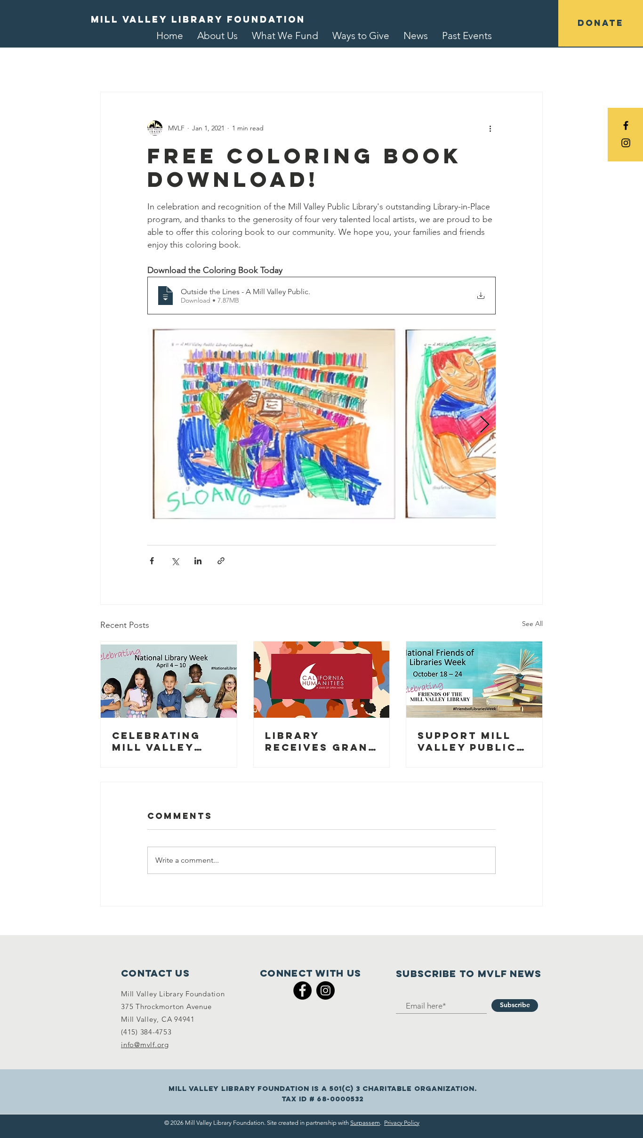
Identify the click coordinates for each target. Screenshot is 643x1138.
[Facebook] (302, 990)
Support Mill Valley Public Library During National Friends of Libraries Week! (474, 741)
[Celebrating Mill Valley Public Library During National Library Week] (169, 679)
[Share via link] (221, 560)
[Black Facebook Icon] (626, 125)
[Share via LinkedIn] (197, 560)
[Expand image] (273, 425)
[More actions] (490, 128)
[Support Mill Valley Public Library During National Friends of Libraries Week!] (474, 679)
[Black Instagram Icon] (626, 143)
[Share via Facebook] (151, 560)
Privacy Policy (401, 1122)
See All (532, 623)
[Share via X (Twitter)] (174, 560)
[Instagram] (325, 990)
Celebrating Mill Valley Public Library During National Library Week (164, 741)
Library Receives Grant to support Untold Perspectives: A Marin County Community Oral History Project (321, 741)
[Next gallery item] (484, 425)
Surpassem (365, 1122)
